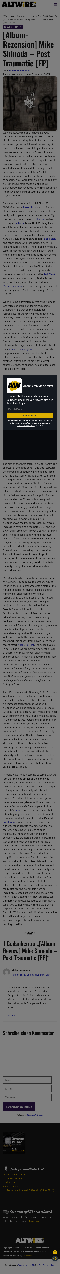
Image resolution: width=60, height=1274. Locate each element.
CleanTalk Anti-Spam (35, 1115)
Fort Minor (9, 822)
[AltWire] (18, 4)
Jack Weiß (49, 274)
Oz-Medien (27, 1255)
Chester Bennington (20, 349)
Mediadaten (9, 1182)
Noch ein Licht (26, 644)
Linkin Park (29, 207)
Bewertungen (13, 27)
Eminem (19, 223)
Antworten (12, 1015)
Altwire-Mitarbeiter (19, 70)
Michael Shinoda (12, 286)
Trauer (17, 810)
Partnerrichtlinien (13, 1178)
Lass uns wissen (38, 1221)
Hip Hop (40, 219)
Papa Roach (49, 239)
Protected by (30, 1115)
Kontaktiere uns (12, 1186)
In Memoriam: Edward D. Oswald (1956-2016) (28, 1190)
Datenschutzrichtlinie (15, 1174)
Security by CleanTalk (26, 1265)
